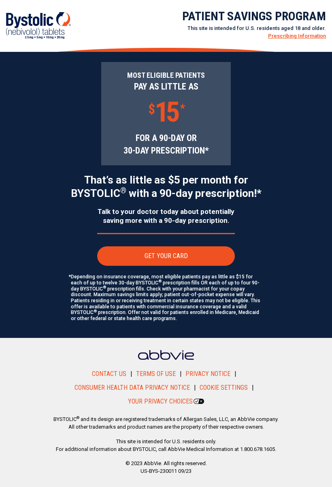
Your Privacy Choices (160, 401)
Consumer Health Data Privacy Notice (132, 387)
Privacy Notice (207, 374)
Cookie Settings (224, 387)
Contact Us (109, 374)
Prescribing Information (297, 36)
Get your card (166, 256)
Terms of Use (156, 374)
